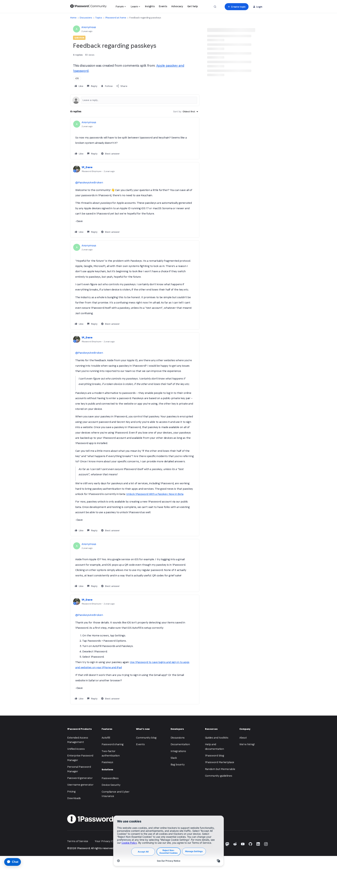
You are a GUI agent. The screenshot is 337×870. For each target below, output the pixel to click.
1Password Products (79, 728)
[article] (134, 138)
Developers (177, 728)
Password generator (79, 778)
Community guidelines (218, 776)
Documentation (180, 744)
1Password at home (115, 17)
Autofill (106, 737)
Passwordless (110, 778)
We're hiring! (247, 744)
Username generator (80, 784)
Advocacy (177, 6)
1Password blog (214, 755)
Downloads (74, 798)
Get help (192, 6)
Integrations (178, 751)
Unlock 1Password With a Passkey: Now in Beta (154, 494)
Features (107, 728)
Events (163, 6)
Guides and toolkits (216, 737)
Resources (211, 728)
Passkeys (107, 762)
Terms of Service (77, 841)
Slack (174, 758)
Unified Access (76, 749)
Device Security (111, 785)
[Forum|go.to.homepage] (88, 7)
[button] (236, 6)
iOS (77, 78)
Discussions (86, 17)
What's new (143, 728)
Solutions (107, 769)
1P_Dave (87, 167)
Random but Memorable (220, 769)
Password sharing (113, 744)
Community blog (146, 737)
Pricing (71, 791)
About (243, 737)
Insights (150, 6)
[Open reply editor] (134, 100)
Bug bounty (178, 764)
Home (73, 17)
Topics (98, 17)
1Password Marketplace (219, 762)
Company (244, 728)
